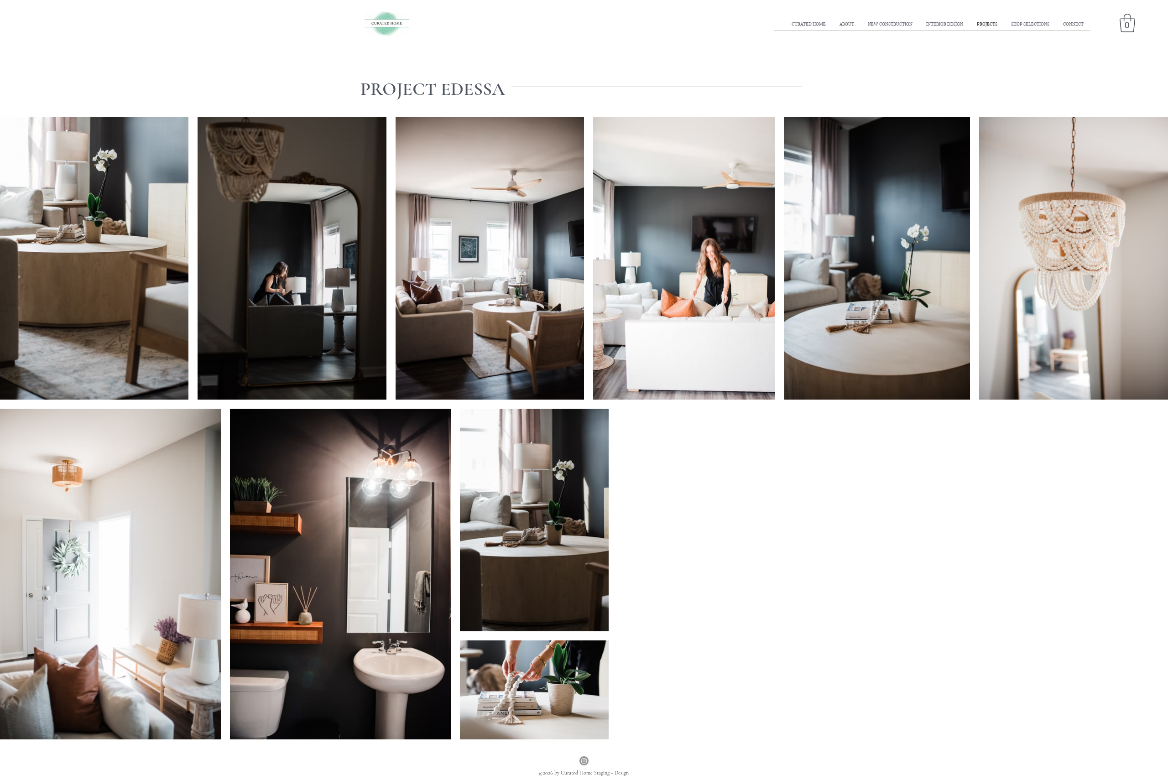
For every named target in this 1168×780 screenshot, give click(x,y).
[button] (1127, 23)
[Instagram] (584, 760)
